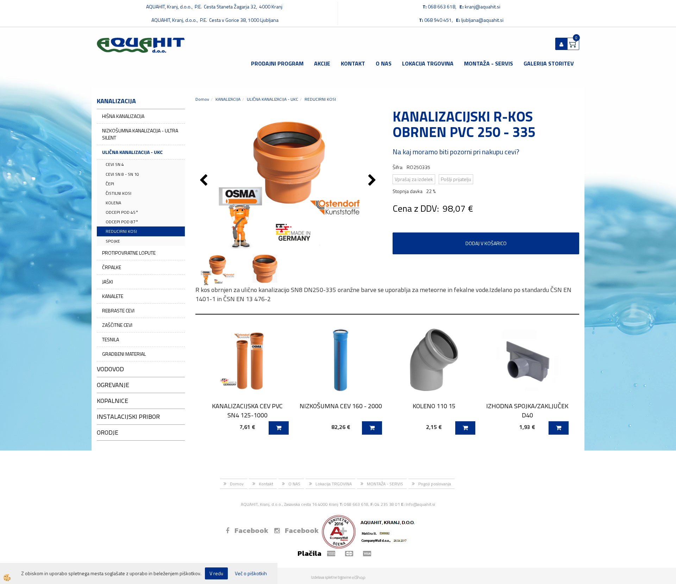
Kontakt (353, 63)
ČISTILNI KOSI (118, 193)
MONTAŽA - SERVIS (488, 63)
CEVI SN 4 (115, 164)
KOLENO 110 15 (434, 406)
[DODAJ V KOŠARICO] (279, 428)
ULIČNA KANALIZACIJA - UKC (132, 152)
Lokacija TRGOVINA (427, 63)
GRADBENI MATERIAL (124, 354)
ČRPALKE (111, 267)
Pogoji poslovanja (434, 483)
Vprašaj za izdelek (414, 179)
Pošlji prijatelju (456, 179)
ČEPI (110, 183)
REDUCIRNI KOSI (121, 231)
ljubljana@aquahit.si (482, 20)
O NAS (384, 63)
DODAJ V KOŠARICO (486, 243)
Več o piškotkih (251, 573)
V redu (216, 573)
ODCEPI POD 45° (122, 212)
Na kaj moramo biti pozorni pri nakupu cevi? (456, 151)
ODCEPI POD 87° (122, 221)
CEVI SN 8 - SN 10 (122, 174)
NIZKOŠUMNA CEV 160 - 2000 (341, 406)
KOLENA (113, 202)
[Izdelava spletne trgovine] (358, 577)
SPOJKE (113, 241)
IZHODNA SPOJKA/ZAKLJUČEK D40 (527, 410)
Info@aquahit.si (420, 504)
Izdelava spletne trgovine (331, 577)
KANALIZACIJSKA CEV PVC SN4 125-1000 (247, 410)
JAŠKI (107, 281)
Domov (202, 99)
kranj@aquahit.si (482, 6)
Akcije (322, 63)
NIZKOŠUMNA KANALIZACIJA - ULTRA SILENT (140, 134)
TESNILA (110, 339)
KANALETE (112, 296)
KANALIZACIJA (227, 99)
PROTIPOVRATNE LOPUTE (129, 252)
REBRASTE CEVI (118, 310)
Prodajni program (277, 63)
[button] (373, 181)
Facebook (251, 530)
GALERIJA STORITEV (549, 63)
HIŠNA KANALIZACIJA (123, 116)
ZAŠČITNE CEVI (117, 325)
